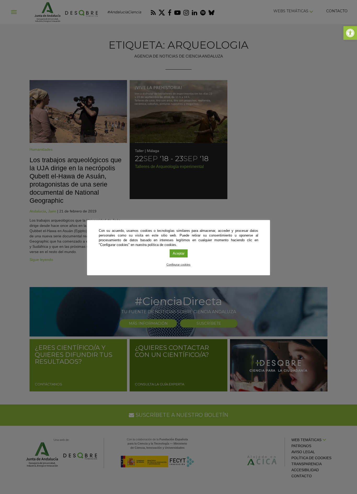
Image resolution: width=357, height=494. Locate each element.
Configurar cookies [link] (178, 264)
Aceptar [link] (179, 253)
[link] (350, 33)
